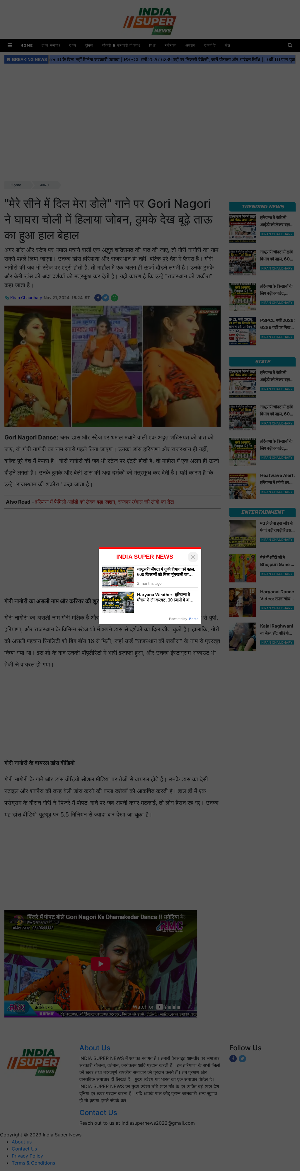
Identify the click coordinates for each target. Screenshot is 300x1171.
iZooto (193, 619)
